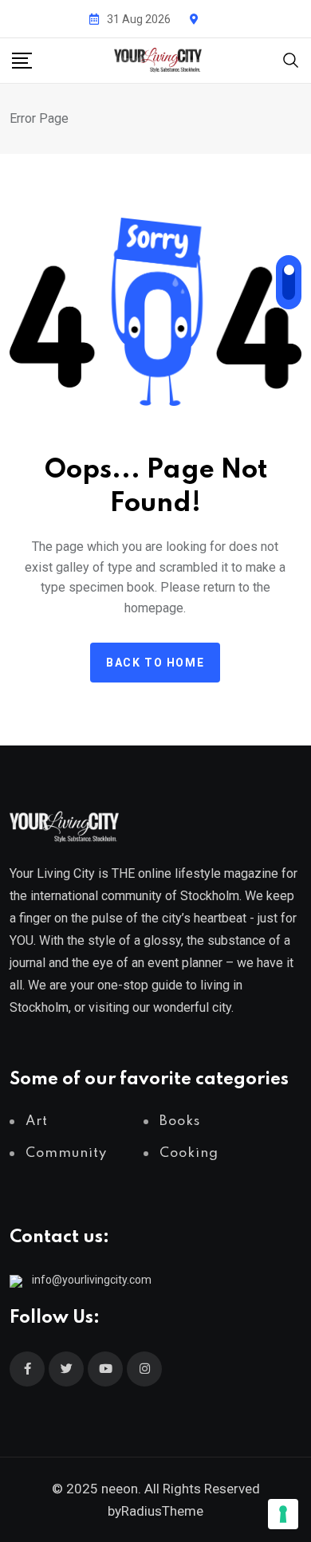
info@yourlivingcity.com (92, 1279)
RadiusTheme (162, 1511)
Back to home (155, 662)
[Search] (291, 59)
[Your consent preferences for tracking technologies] (283, 1514)
